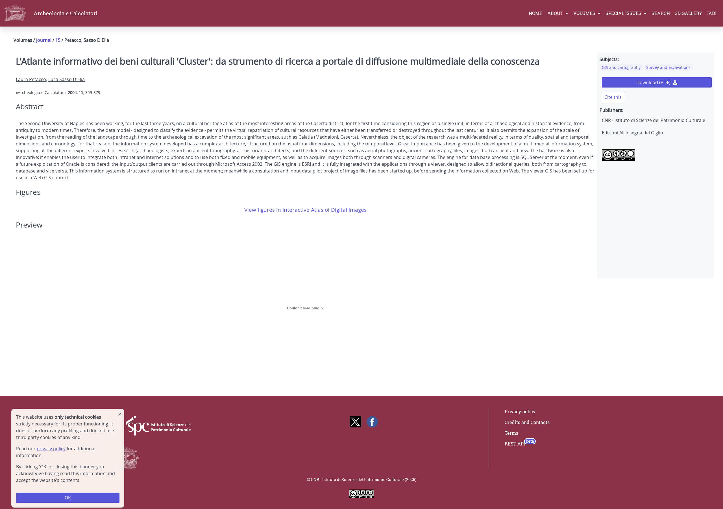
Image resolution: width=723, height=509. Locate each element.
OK (68, 498)
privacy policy (51, 448)
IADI (712, 13)
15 (57, 40)
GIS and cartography (621, 67)
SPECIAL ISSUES (624, 13)
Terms (511, 433)
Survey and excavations (668, 67)
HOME (535, 13)
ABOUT (555, 13)
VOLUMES (584, 13)
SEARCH (661, 13)
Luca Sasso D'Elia (66, 79)
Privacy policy (520, 411)
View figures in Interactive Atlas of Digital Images (305, 209)
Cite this (613, 97)
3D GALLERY (688, 13)
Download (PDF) (653, 82)
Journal (43, 40)
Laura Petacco (31, 79)
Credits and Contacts (527, 422)
